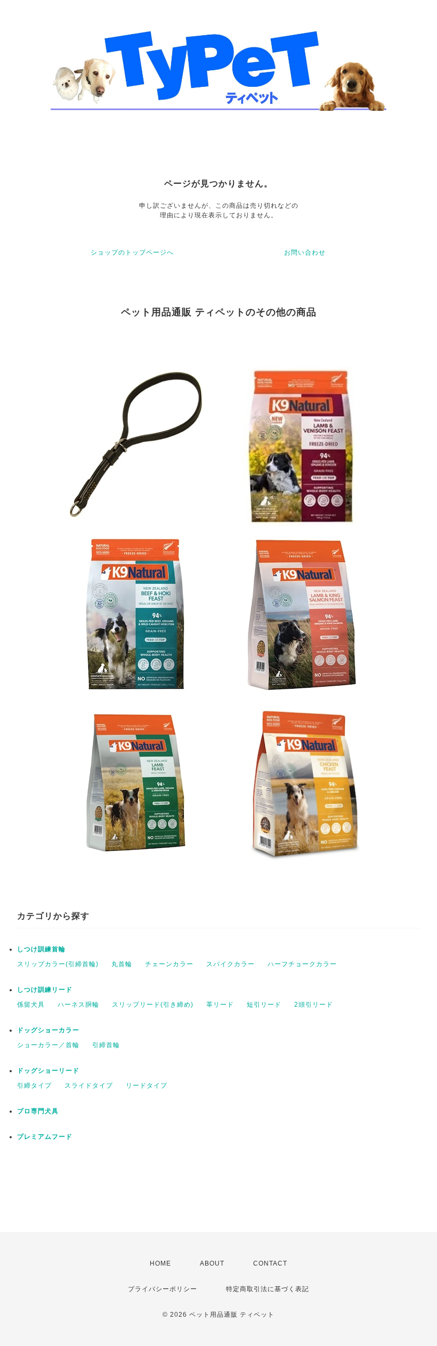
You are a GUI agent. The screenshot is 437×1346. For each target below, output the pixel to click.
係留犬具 (31, 1004)
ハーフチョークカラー (302, 964)
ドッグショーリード (48, 1070)
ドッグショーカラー (48, 1030)
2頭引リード (313, 1004)
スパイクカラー (230, 964)
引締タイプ (34, 1085)
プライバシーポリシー (162, 1289)
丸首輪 (121, 964)
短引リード (264, 1004)
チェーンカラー (169, 964)
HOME (160, 1263)
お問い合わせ (305, 252)
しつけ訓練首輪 (41, 949)
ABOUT (212, 1263)
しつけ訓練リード (44, 989)
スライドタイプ (88, 1085)
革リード (220, 1004)
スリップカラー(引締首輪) (58, 964)
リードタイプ (146, 1085)
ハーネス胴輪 (78, 1004)
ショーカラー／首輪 (48, 1045)
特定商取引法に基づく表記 (267, 1289)
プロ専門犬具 (38, 1111)
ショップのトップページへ (132, 252)
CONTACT (270, 1263)
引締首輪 (106, 1045)
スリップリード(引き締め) (152, 1004)
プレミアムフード (44, 1136)
